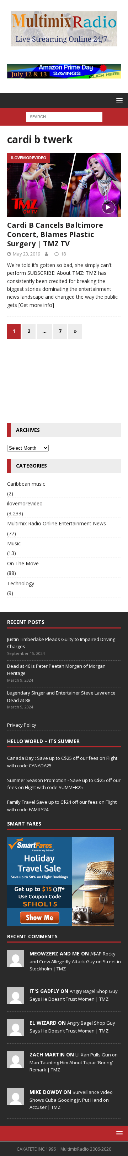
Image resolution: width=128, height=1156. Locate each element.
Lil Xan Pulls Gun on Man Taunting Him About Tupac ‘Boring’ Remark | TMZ (74, 1062)
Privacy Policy (21, 725)
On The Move (23, 563)
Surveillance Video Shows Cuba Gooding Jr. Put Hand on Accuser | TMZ (71, 1099)
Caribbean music (26, 483)
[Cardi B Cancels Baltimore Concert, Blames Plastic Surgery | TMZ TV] (64, 185)
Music (14, 543)
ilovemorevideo (25, 503)
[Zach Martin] (15, 1064)
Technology (20, 583)
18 (63, 254)
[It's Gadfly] (15, 1000)
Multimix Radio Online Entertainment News (56, 523)
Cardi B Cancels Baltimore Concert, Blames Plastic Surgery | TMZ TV (55, 234)
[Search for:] (64, 116)
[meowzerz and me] (15, 963)
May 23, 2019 (26, 254)
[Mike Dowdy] (15, 1101)
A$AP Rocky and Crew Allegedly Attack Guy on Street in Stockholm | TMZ (75, 961)
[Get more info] (36, 305)
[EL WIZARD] (15, 1032)
